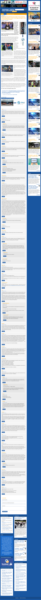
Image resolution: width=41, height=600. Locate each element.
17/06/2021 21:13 (5, 244)
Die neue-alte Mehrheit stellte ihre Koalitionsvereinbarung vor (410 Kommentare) (21, 579)
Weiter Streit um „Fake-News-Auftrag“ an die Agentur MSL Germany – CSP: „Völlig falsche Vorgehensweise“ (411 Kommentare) (21, 576)
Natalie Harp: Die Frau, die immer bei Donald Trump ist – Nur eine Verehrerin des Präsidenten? (7, 591)
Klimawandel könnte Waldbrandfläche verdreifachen (7, 519)
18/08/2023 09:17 (4, 470)
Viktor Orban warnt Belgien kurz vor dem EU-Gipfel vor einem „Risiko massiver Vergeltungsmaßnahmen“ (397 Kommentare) (21, 582)
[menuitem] (2, 14)
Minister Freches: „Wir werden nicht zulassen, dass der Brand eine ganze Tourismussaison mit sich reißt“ (7, 581)
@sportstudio (10, 92)
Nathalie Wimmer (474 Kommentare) (20, 572)
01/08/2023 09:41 (5, 464)
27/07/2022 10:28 (4, 435)
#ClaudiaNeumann (15, 91)
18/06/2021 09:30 (4, 274)
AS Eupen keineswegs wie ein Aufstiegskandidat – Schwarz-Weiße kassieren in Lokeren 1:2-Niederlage (7, 586)
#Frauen (19, 91)
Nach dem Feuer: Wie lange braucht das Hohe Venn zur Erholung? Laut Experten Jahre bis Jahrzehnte (7, 579)
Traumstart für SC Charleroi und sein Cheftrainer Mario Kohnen (6, 525)
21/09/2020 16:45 (4, 140)
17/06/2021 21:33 (4, 266)
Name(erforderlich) (4, 499)
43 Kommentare (6, 20)
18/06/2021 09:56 (4, 283)
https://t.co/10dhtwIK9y (16, 92)
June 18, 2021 (15, 94)
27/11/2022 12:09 (5, 402)
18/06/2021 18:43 (4, 324)
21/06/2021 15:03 (4, 347)
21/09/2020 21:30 (4, 154)
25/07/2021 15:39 (4, 424)
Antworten (3, 151)
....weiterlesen (24, 536)
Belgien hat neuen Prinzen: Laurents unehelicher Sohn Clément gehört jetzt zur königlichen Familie (7, 588)
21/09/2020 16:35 (4, 133)
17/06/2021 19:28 (4, 237)
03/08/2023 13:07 (5, 219)
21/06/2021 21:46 (4, 359)
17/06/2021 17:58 (4, 231)
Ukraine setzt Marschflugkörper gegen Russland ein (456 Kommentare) (21, 574)
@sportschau (23, 91)
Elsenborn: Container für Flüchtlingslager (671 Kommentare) (21, 565)
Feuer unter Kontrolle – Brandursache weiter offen (7, 570)
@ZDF (3, 92)
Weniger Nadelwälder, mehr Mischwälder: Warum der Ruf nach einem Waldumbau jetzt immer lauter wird (7, 593)
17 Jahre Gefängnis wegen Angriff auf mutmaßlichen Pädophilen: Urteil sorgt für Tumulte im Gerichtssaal (7, 528)
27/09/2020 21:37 (4, 225)
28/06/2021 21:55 (5, 385)
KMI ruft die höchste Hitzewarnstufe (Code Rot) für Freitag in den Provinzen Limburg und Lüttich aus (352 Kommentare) (21, 585)
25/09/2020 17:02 (4, 199)
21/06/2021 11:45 (4, 334)
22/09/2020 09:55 (4, 176)
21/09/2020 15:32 (4, 119)
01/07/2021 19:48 (5, 167)
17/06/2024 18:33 (4, 480)
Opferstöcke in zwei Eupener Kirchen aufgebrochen (7, 583)
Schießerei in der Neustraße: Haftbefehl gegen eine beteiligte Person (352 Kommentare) (21, 589)
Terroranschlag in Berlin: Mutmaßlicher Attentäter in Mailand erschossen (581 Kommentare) (21, 567)
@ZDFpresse (6, 92)
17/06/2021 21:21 (5, 253)
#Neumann (10, 91)
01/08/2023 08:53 (4, 453)
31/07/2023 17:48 (4, 443)
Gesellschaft (3, 15)
